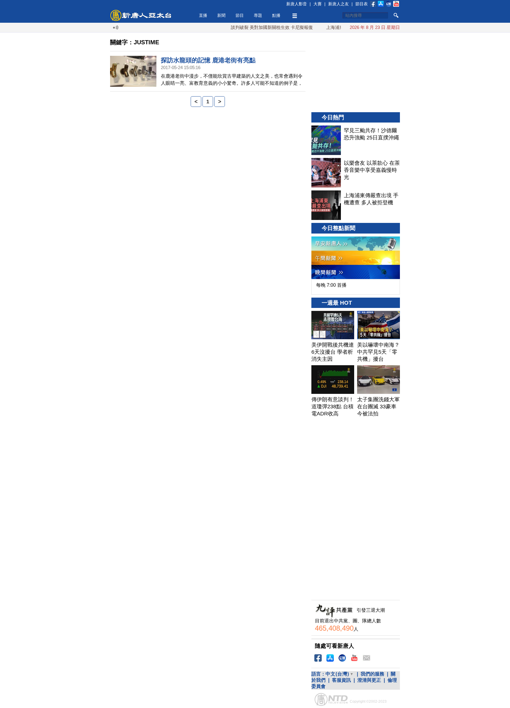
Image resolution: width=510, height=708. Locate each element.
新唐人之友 (338, 3)
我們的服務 (372, 673)
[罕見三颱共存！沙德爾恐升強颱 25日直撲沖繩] (326, 140)
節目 (240, 15)
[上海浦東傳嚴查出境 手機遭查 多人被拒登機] (326, 205)
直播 (203, 15)
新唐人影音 (296, 3)
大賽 (317, 3)
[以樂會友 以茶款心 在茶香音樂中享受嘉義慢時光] (326, 172)
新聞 (221, 15)
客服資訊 (341, 680)
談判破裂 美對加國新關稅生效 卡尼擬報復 (261, 27)
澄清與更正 (369, 680)
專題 (258, 15)
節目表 (361, 3)
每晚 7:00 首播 (331, 285)
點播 (276, 15)
